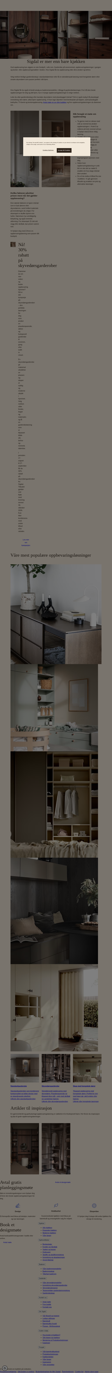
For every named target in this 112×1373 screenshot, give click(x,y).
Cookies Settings (48, 150)
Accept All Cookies (64, 150)
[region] (56, 146)
